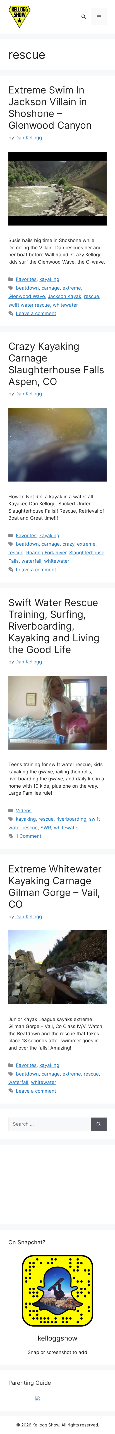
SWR (45, 827)
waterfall (31, 561)
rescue (91, 296)
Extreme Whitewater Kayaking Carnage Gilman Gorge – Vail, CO (55, 886)
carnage (51, 288)
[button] (83, 16)
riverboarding (71, 819)
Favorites (26, 279)
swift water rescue (29, 305)
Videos (24, 810)
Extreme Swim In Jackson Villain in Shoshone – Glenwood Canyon (50, 107)
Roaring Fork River (46, 552)
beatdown (27, 288)
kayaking (49, 279)
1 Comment (28, 836)
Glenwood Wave (26, 296)
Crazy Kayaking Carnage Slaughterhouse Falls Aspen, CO (56, 363)
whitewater (65, 305)
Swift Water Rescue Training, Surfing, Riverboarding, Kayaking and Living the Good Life (53, 626)
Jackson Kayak (64, 296)
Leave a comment (36, 313)
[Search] (99, 1124)
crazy (68, 544)
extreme (72, 288)
